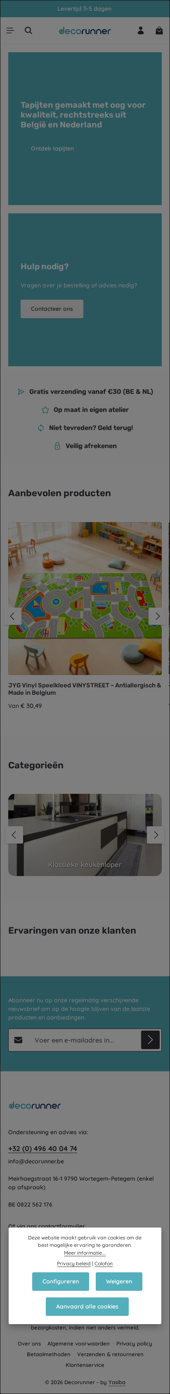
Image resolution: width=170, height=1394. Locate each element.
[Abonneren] (150, 1040)
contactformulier (61, 1226)
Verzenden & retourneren (110, 1354)
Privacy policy (134, 1343)
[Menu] (10, 30)
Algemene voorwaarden (78, 1343)
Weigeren (119, 1281)
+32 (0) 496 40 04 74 (42, 1148)
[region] (85, 616)
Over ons (29, 1343)
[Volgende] (157, 616)
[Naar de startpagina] (85, 30)
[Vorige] (12, 616)
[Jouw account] (140, 30)
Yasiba (117, 1382)
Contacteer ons (52, 308)
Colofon (103, 1263)
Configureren (60, 1281)
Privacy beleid (74, 1263)
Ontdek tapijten (52, 148)
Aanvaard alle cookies (87, 1306)
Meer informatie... (85, 1253)
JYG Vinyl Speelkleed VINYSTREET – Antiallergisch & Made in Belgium (84, 689)
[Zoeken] (28, 30)
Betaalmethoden (49, 1354)
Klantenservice (85, 1365)
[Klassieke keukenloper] (85, 835)
